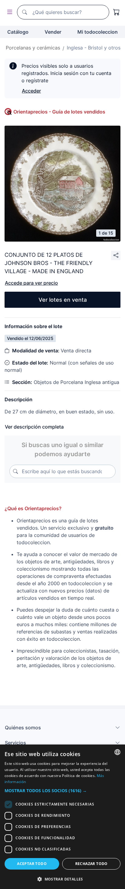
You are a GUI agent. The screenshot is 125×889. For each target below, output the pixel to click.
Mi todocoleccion (97, 32)
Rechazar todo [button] (91, 863)
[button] (62, 790)
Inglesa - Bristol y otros (93, 48)
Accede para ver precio (31, 283)
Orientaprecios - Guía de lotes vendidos (59, 112)
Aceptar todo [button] (32, 863)
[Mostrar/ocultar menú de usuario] (8, 12)
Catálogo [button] (18, 32)
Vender (53, 32)
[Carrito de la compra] (116, 12)
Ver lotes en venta (63, 300)
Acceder (31, 91)
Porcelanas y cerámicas (33, 48)
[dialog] (62, 817)
